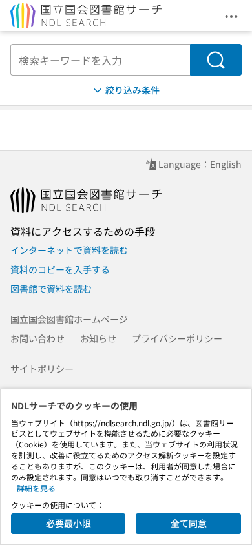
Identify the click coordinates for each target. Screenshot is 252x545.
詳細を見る (36, 487)
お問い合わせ (37, 338)
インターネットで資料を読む (69, 249)
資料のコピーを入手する (60, 269)
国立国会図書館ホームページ (69, 319)
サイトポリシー (42, 368)
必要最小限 (68, 523)
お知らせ (98, 338)
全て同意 (189, 523)
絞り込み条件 (132, 89)
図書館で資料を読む (51, 288)
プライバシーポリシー (177, 338)
